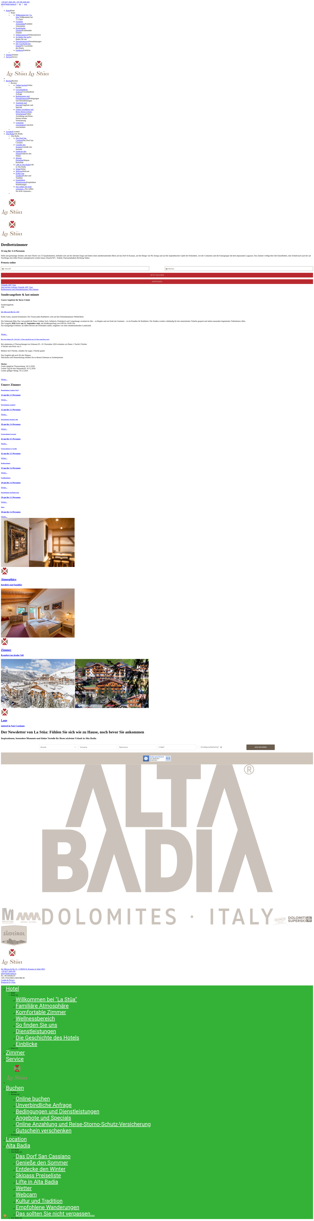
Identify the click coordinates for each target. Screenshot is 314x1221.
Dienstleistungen (36, 1031)
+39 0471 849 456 (8, 971)
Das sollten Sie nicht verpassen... (55, 1213)
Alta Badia (18, 1145)
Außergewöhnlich (157, 757)
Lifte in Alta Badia (37, 1182)
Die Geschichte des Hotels (47, 1037)
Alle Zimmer (34, 289)
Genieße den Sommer (42, 1162)
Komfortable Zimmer (41, 1012)
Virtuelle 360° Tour (8, 285)
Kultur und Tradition (39, 1201)
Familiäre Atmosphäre (42, 1006)
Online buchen (33, 1099)
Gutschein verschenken (44, 1130)
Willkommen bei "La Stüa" (46, 999)
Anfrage (14, 287)
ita (20, 4)
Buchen (15, 1088)
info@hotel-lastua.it (8, 4)
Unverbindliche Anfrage (44, 1105)
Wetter (24, 1188)
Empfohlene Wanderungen (47, 1207)
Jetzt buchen (6, 287)
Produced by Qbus (8, 982)
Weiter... (4, 334)
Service (15, 1059)
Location (16, 1139)
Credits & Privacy (8, 980)
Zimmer (15, 1052)
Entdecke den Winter (40, 1169)
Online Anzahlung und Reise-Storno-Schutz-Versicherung (83, 1124)
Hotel (12, 988)
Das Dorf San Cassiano (43, 1156)
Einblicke (26, 1044)
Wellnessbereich (35, 1018)
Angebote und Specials (43, 1118)
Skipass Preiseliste (38, 1175)
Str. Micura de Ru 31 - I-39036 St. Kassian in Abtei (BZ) (23, 969)
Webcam (26, 1194)
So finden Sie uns (36, 1025)
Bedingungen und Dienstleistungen (15, 289)
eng (25, 4)
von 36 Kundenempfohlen (154, 759)
